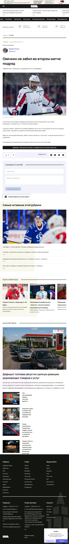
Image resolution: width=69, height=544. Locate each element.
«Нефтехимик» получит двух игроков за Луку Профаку (44, 12)
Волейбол (8, 19)
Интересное (28, 487)
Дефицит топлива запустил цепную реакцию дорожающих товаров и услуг (31, 376)
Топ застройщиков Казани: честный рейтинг (27, 397)
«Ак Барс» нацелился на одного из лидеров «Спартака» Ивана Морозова (26, 252)
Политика (5, 473)
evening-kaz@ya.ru (12, 509)
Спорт (27, 462)
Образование (6, 487)
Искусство (49, 476)
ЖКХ (4, 471)
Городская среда (7, 465)
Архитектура (50, 482)
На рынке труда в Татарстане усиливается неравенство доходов (27, 413)
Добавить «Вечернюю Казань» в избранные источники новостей (34, 148)
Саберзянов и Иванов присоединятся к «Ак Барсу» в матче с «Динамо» (25, 259)
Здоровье (49, 471)
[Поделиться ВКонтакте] (51, 155)
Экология (5, 490)
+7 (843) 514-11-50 (13, 506)
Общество (5, 468)
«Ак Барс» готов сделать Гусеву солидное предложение (23, 247)
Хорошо (61, 541)
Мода (47, 465)
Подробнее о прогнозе (8, 27)
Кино (47, 473)
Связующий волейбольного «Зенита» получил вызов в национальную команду (40, 305)
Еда (47, 479)
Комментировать (13, 189)
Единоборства (62, 19)
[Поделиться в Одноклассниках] (55, 155)
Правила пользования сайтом (11, 524)
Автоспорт (26, 19)
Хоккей (11, 35)
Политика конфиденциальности (11, 527)
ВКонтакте (49, 506)
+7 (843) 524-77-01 (35, 506)
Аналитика (10, 323)
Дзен (47, 514)
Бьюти (48, 468)
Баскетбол (17, 19)
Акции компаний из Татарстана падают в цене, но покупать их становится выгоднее (27, 430)
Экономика (6, 476)
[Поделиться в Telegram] (59, 155)
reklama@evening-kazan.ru (36, 509)
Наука (4, 484)
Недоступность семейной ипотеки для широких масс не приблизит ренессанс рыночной (27, 447)
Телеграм (49, 512)
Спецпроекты (50, 484)
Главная (5, 35)
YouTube (48, 509)
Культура (5, 482)
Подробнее (50, 541)
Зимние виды (51, 19)
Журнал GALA (51, 462)
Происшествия (7, 479)
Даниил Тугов (14, 49)
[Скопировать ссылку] (63, 155)
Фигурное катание (38, 19)
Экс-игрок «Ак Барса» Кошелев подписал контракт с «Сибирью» (23, 266)
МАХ (47, 520)
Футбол (27, 465)
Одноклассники (50, 517)
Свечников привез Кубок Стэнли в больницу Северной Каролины (13, 12)
